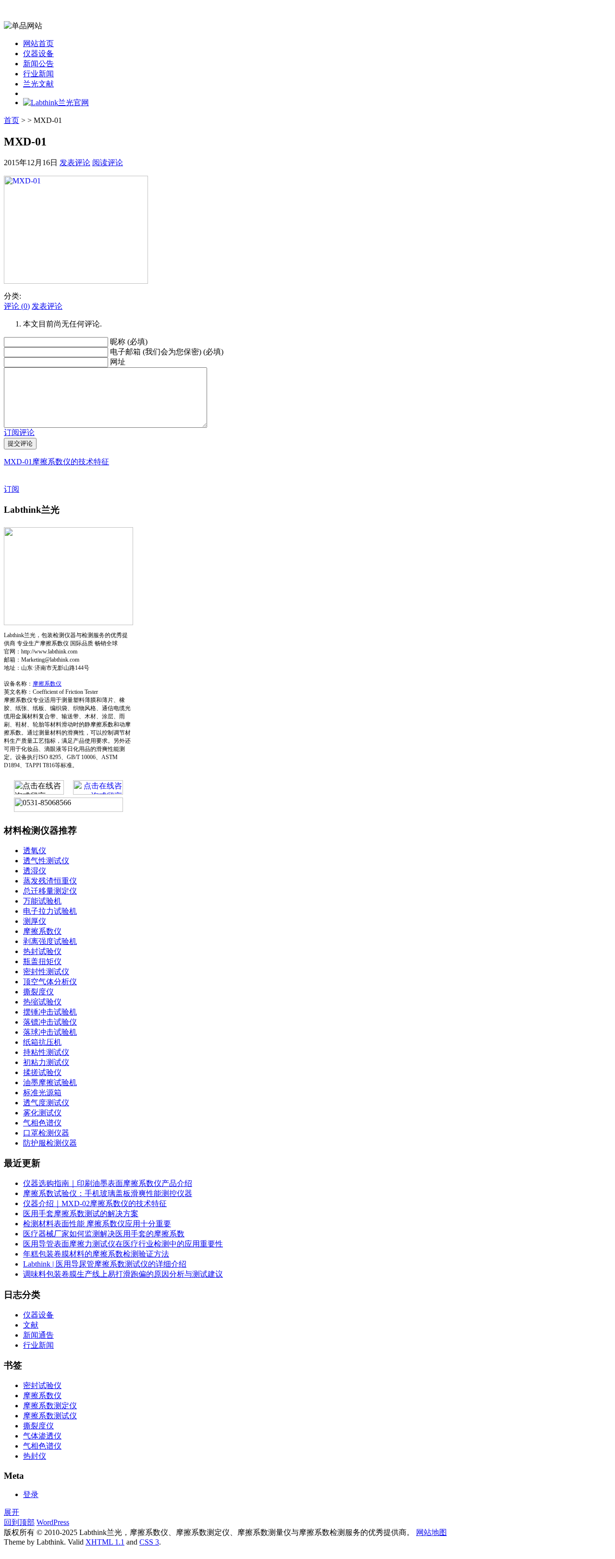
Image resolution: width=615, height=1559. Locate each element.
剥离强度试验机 (50, 941)
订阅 (11, 489)
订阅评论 (19, 432)
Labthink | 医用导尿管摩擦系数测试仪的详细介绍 (104, 1264)
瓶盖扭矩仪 (42, 961)
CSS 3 (149, 1542)
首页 (11, 120)
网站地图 (431, 1532)
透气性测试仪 (46, 861)
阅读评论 (107, 162)
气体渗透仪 (42, 1436)
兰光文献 (38, 84)
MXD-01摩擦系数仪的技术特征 (56, 462)
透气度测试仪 (46, 1103)
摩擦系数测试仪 (50, 1416)
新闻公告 (38, 64)
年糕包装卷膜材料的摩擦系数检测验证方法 (96, 1254)
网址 (117, 362)
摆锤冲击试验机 (50, 1012)
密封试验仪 (42, 1385)
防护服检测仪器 (50, 1143)
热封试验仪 (42, 951)
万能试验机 (42, 901)
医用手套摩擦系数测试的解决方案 (80, 1213)
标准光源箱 (42, 1092)
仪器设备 (38, 53)
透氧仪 (34, 850)
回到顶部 (19, 1522)
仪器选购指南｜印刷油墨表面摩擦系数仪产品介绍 (107, 1183)
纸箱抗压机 (42, 1042)
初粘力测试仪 (46, 1062)
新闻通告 (38, 1335)
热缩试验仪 (42, 1002)
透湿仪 (34, 871)
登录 (30, 1494)
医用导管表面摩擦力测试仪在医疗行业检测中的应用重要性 (123, 1244)
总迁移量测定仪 (50, 891)
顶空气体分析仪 (50, 982)
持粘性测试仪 (46, 1052)
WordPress (53, 1522)
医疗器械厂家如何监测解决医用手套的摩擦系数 (103, 1234)
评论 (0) (17, 306)
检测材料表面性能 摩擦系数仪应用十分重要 (97, 1224)
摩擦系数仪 (47, 683)
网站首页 (38, 43)
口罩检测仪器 (46, 1133)
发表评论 (75, 162)
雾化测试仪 (42, 1113)
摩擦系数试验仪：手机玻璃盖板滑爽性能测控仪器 (107, 1193)
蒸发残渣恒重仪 (50, 881)
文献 (30, 1325)
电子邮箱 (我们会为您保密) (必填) (166, 352)
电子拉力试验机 (50, 911)
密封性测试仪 (46, 971)
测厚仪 (34, 921)
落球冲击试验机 (50, 1032)
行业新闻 (38, 74)
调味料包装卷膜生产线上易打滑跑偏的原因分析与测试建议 (123, 1274)
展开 (11, 1512)
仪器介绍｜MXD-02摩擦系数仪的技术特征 (95, 1203)
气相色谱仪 (42, 1123)
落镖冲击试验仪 (50, 1022)
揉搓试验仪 (42, 1072)
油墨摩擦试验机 (50, 1082)
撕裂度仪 (38, 992)
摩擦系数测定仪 (50, 1406)
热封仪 (34, 1456)
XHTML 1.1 (105, 1542)
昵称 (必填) (129, 342)
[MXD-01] (76, 281)
